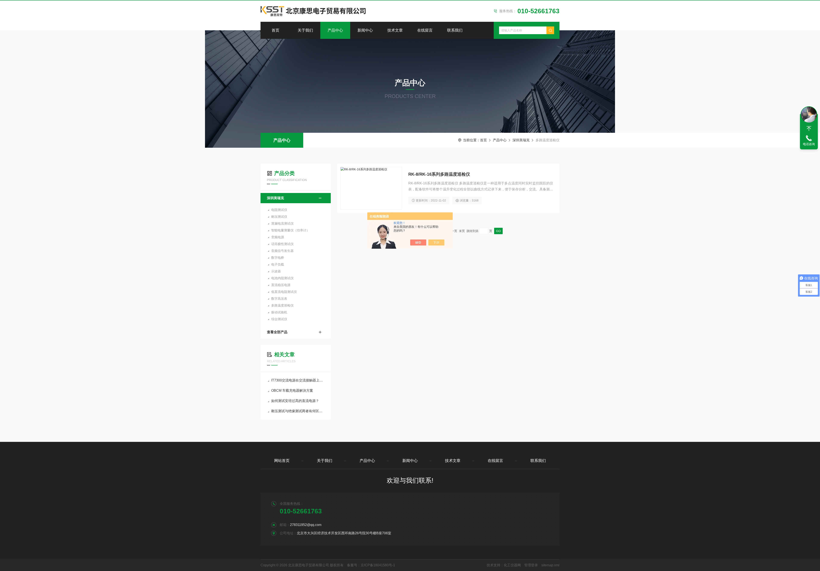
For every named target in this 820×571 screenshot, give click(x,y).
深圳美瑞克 (521, 140)
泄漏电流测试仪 (282, 223)
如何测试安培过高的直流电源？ (295, 401)
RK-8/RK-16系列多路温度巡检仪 (439, 174)
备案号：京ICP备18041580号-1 (371, 565)
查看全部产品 (277, 332)
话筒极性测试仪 (282, 244)
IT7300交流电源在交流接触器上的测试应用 (297, 380)
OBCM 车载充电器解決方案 (292, 390)
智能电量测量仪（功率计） (290, 230)
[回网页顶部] (808, 128)
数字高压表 (279, 298)
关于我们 (305, 30)
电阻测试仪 (279, 210)
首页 (275, 30)
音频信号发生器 (282, 251)
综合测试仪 (279, 319)
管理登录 (531, 565)
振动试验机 (279, 312)
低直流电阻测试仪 (284, 292)
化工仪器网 (512, 565)
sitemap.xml (550, 565)
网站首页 (282, 461)
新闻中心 (365, 30)
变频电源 (277, 237)
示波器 (276, 271)
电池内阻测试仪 (282, 278)
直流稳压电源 (280, 285)
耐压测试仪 (279, 216)
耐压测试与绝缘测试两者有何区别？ (297, 411)
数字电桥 (277, 257)
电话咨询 (809, 144)
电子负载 (277, 264)
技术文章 (395, 30)
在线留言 (425, 30)
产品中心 (335, 30)
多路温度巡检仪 (282, 305)
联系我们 (455, 30)
